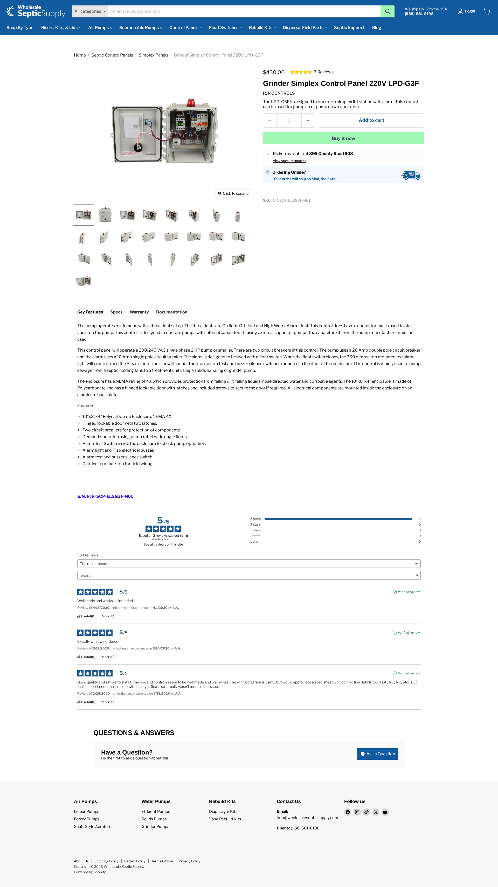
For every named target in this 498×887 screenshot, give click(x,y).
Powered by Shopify (90, 872)
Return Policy (135, 861)
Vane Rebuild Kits (225, 819)
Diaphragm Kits (223, 811)
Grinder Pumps (155, 826)
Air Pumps (98, 27)
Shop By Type (19, 27)
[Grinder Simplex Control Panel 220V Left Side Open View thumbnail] (238, 215)
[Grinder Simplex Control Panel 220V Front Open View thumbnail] (83, 281)
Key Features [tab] (90, 312)
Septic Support (349, 27)
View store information (289, 161)
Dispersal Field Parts (303, 27)
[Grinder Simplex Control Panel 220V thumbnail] (127, 215)
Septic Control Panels (112, 55)
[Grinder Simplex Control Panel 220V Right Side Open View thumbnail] (150, 259)
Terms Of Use (162, 861)
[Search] (388, 11)
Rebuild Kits (261, 27)
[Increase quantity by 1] (308, 120)
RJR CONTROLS (279, 93)
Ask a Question (380, 753)
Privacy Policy (189, 861)
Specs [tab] (116, 312)
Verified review (409, 592)
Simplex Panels (153, 55)
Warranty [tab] (139, 312)
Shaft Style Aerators (92, 826)
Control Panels (184, 27)
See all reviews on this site (163, 544)
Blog (376, 27)
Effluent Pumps (156, 811)
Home (80, 55)
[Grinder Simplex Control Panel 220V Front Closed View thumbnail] (105, 215)
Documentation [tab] (172, 312)
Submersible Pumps (139, 27)
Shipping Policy (106, 861)
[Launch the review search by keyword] (417, 575)
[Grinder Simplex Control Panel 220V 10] (83, 215)
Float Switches (224, 27)
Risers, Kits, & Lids (59, 27)
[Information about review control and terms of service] (187, 536)
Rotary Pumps (87, 819)
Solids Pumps (154, 819)
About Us (81, 861)
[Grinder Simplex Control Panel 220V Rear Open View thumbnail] (194, 237)
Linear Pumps (86, 811)
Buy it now (343, 138)
